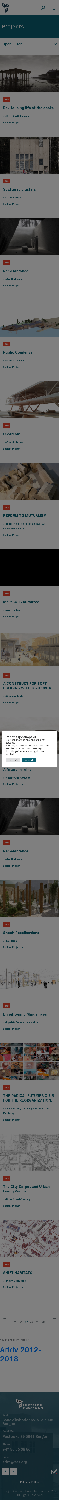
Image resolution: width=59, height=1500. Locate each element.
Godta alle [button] (29, 759)
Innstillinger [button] (12, 759)
